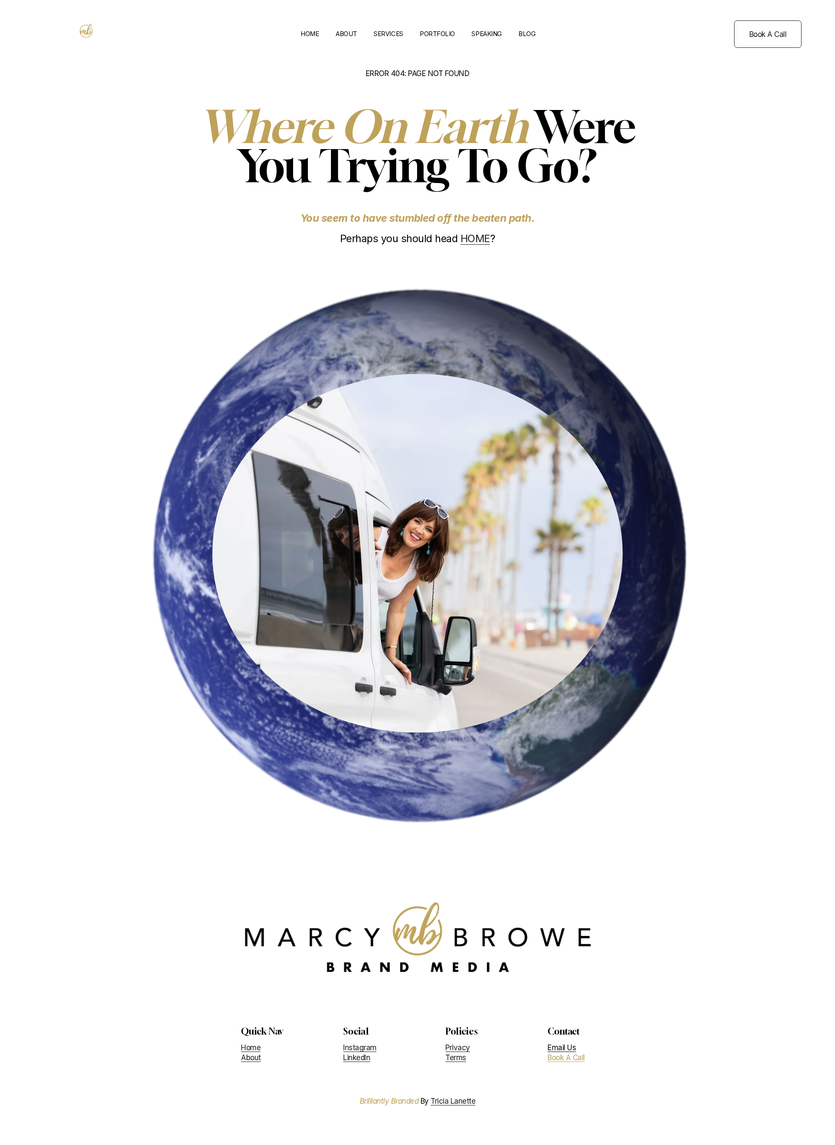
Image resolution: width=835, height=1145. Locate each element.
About (251, 1057)
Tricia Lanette (453, 1101)
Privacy (457, 1047)
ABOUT (346, 34)
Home (251, 1047)
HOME (310, 34)
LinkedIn (356, 1057)
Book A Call (767, 34)
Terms (455, 1057)
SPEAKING (486, 34)
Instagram (359, 1047)
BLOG (526, 34)
